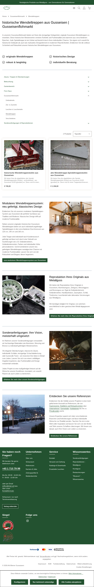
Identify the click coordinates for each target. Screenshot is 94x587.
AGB (49, 564)
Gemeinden (64, 409)
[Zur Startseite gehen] (6, 8)
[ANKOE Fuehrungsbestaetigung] (8, 536)
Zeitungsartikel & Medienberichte (32, 474)
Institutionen (74, 409)
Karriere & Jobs (31, 469)
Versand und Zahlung (57, 462)
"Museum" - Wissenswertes (78, 477)
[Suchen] (79, 8)
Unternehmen (54, 409)
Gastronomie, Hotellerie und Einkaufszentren (66, 406)
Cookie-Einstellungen (84, 567)
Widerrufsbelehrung (84, 564)
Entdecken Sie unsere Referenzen (64, 436)
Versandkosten (45, 556)
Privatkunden (54, 411)
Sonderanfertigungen (80, 458)
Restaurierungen (79, 472)
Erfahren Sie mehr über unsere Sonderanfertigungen (24, 379)
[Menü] (74, 8)
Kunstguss (76, 469)
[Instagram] (27, 521)
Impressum (42, 564)
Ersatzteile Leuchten (56, 469)
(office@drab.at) (8, 486)
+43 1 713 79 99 (11, 468)
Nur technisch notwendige (43, 582)
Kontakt (52, 458)
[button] (88, 77)
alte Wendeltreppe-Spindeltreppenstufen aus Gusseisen (69, 174)
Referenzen (30, 465)
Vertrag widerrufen (10, 506)
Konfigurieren (19, 582)
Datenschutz (71, 564)
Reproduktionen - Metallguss (79, 463)
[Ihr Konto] (84, 8)
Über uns (29, 458)
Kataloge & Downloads (57, 465)
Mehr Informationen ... (76, 573)
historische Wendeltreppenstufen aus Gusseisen (21, 174)
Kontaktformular (8, 491)
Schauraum (30, 462)
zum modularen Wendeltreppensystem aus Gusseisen (25, 260)
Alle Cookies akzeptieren (71, 582)
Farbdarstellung (59, 564)
